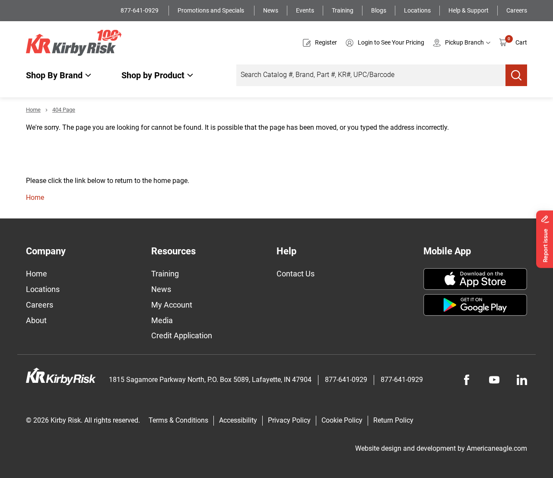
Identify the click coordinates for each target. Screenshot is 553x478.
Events (305, 10)
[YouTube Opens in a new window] (494, 380)
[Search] (516, 75)
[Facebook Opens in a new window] (466, 380)
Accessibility (238, 420)
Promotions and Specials (211, 10)
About (36, 320)
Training (342, 10)
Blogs (378, 10)
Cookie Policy (341, 420)
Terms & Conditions (178, 420)
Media (162, 320)
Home (33, 109)
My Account (171, 304)
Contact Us (295, 273)
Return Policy (393, 420)
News (270, 10)
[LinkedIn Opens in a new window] (522, 380)
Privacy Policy (289, 420)
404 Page (63, 109)
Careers (516, 10)
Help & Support (468, 10)
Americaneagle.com (497, 448)
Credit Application (181, 335)
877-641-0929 (140, 10)
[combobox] (370, 75)
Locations (417, 10)
